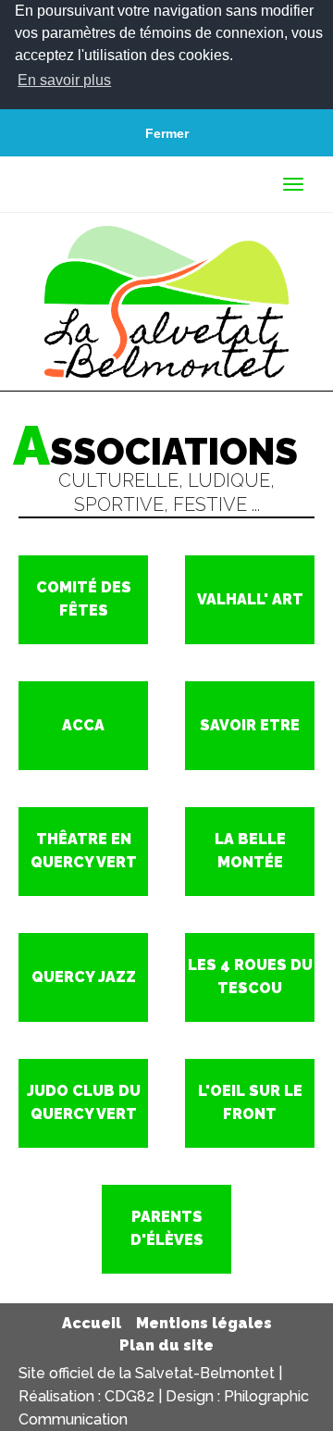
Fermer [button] (167, 133)
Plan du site (166, 1345)
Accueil (91, 1323)
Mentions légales (204, 1323)
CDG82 (129, 1396)
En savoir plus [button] (64, 80)
